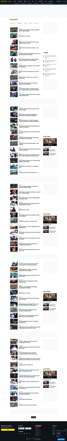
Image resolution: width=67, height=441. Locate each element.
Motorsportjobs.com (38, 430)
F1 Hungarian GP (42, 3)
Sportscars (51, 1)
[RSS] (29, 433)
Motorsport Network (31, 439)
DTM (36, 1)
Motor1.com (37, 429)
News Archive (33, 419)
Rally (46, 1)
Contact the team (54, 430)
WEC (29, 1)
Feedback (53, 427)
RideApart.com (37, 435)
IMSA (32, 1)
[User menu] (66, 1)
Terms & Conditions (28, 438)
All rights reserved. (38, 439)
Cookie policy (34, 438)
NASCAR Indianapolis (49, 3)
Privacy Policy (38, 438)
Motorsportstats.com (38, 433)
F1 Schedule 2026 (29, 3)
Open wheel (41, 1)
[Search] (64, 1)
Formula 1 (9, 1)
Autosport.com (37, 432)
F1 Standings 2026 (36, 3)
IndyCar (25, 1)
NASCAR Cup (20, 1)
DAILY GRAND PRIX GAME (22, 3)
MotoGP (14, 1)
